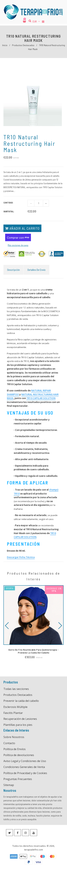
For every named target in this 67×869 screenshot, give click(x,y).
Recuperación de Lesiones (20, 719)
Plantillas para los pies (17, 725)
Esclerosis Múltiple (15, 707)
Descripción (13, 269)
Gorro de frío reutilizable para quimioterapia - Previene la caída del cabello (33, 651)
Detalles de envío (36, 269)
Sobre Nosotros (13, 737)
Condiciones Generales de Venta (24, 767)
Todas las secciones (16, 689)
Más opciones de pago (18, 245)
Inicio (4, 45)
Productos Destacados (23, 45)
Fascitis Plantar (13, 713)
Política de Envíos (14, 749)
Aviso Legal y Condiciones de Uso (24, 761)
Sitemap (8, 785)
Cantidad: (8, 202)
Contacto (9, 743)
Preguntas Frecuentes (17, 779)
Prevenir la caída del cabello (21, 701)
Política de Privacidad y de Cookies (25, 773)
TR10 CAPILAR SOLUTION (40, 398)
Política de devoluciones (18, 755)
